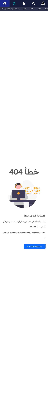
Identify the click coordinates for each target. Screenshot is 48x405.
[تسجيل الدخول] (5, 3)
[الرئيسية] (43, 3)
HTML (32, 9)
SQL (24, 9)
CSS (39, 9)
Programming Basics (11, 9)
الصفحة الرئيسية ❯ (34, 246)
